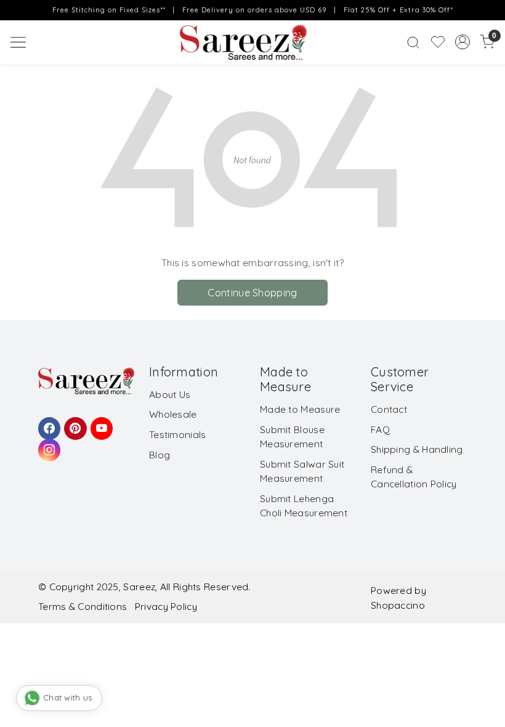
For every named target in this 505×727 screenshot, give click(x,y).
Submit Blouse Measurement (292, 436)
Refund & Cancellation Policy (414, 476)
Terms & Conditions (82, 606)
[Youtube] (100, 422)
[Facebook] (47, 422)
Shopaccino (398, 605)
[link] (413, 42)
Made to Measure (300, 409)
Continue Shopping (252, 292)
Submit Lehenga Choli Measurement (303, 505)
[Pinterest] (73, 422)
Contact (389, 409)
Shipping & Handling (417, 449)
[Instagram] (47, 444)
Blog (159, 455)
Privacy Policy (166, 606)
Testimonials (177, 434)
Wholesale (173, 414)
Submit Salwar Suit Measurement (302, 471)
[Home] (252, 45)
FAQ (380, 429)
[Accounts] (462, 42)
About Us (169, 394)
